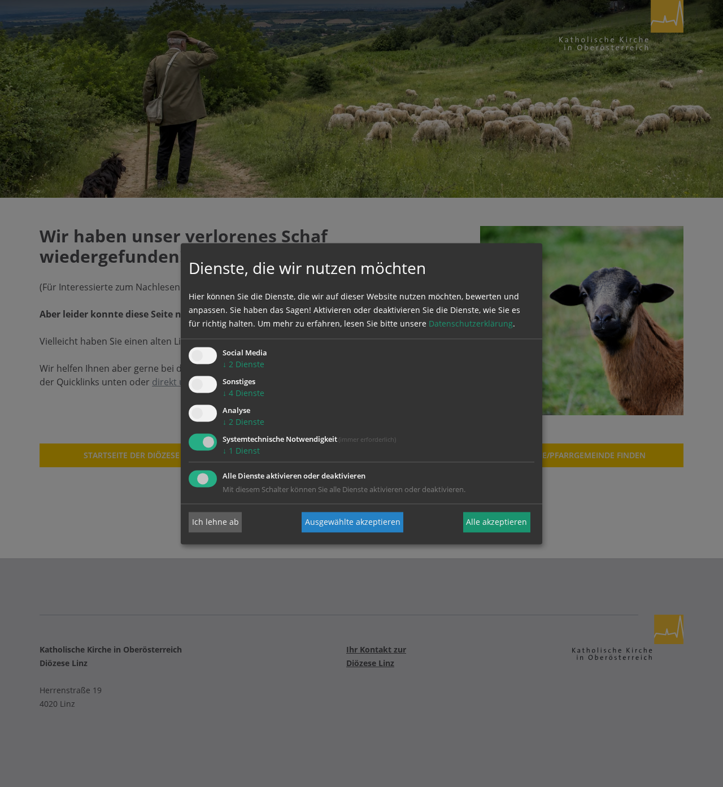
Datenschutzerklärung (471, 324)
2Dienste (243, 364)
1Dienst (241, 450)
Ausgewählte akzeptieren (352, 521)
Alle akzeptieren (496, 521)
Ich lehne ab (215, 521)
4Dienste (243, 393)
